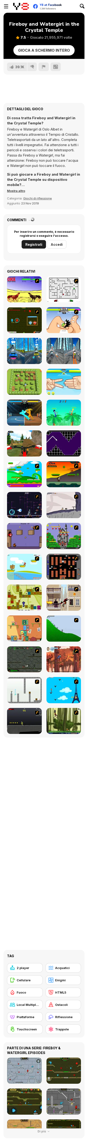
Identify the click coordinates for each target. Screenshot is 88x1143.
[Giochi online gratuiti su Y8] (21, 6)
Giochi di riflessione (37, 198)
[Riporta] (43, 67)
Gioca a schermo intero (44, 50)
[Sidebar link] (6, 6)
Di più (42, 1131)
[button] (16, 190)
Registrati (33, 244)
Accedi (57, 244)
